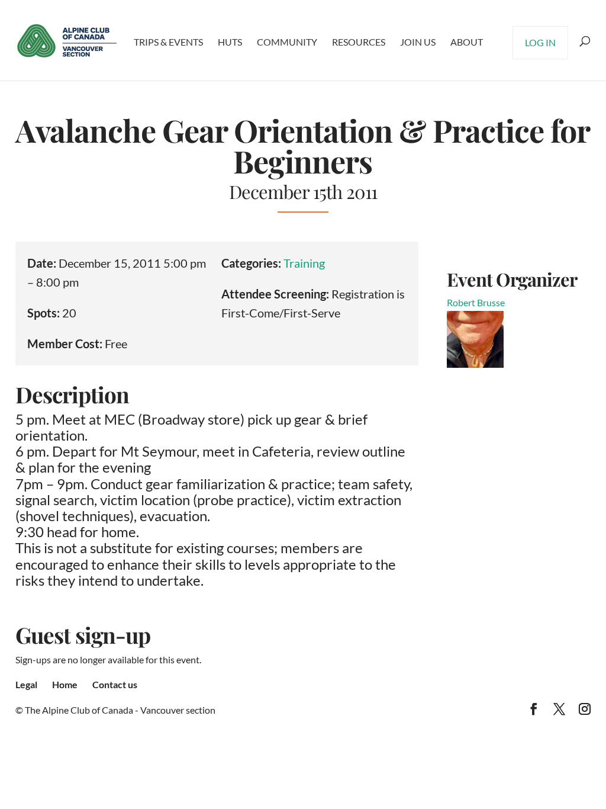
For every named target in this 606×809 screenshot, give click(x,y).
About (466, 41)
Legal (26, 684)
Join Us (418, 41)
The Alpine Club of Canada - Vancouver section (120, 709)
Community (287, 41)
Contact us (114, 684)
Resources (358, 41)
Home (65, 684)
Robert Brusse (476, 302)
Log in (540, 42)
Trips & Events (168, 41)
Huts (230, 41)
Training (304, 263)
